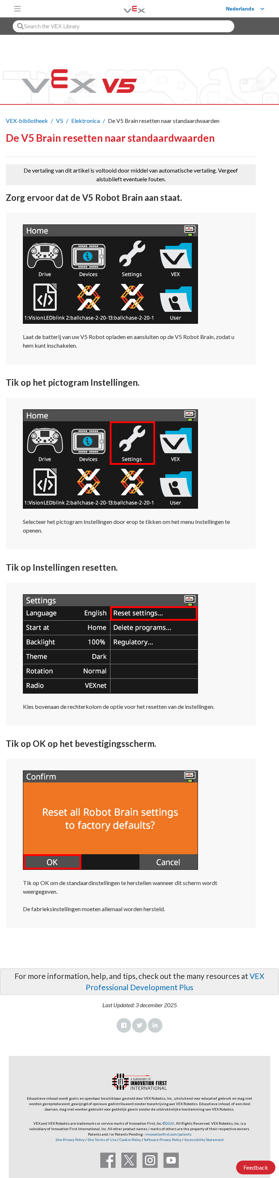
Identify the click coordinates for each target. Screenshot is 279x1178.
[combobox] (123, 26)
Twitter (139, 1025)
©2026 (168, 1123)
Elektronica (85, 120)
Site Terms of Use (102, 1139)
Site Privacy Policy (70, 1139)
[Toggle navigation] (17, 9)
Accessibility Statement (204, 1139)
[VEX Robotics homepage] (125, 8)
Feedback (255, 1167)
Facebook (124, 1025)
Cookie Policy (130, 1139)
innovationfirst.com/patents (168, 1134)
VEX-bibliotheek (27, 120)
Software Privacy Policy (162, 1139)
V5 (59, 120)
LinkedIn (155, 1025)
